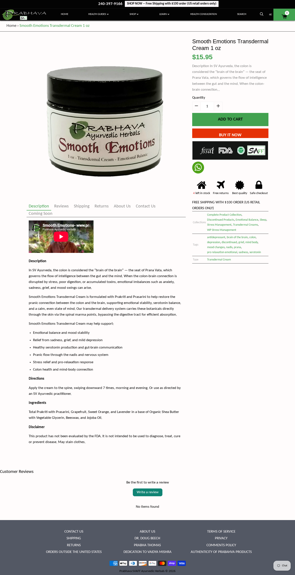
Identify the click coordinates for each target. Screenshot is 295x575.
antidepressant (216, 237)
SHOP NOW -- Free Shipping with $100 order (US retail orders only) (171, 3)
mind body (251, 242)
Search (241, 14)
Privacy (221, 538)
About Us (122, 206)
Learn (163, 14)
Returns (102, 206)
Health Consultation (203, 14)
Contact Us (145, 206)
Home (64, 14)
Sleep (263, 220)
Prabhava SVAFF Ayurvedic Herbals (142, 571)
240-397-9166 (110, 4)
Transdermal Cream (219, 259)
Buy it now (230, 135)
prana (237, 247)
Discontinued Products (220, 220)
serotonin (255, 252)
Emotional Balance (247, 220)
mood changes (216, 247)
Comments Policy (221, 545)
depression (213, 242)
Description (39, 206)
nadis (229, 247)
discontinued (229, 242)
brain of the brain (237, 237)
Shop (133, 14)
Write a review (148, 492)
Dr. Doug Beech (147, 538)
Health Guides (97, 14)
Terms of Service (221, 531)
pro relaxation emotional (222, 252)
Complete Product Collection (224, 215)
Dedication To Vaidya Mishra (147, 552)
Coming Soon (40, 214)
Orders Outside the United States (74, 552)
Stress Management (219, 224)
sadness (243, 252)
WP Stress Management (221, 230)
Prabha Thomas (147, 545)
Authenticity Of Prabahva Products (221, 552)
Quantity (198, 98)
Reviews (61, 206)
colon (252, 237)
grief (241, 242)
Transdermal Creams (245, 224)
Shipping (81, 206)
